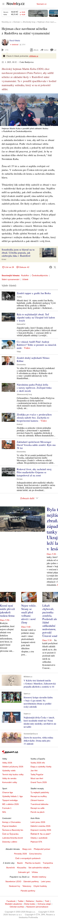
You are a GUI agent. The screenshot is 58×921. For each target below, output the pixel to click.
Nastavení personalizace (37, 907)
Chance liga (7, 792)
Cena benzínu (35, 854)
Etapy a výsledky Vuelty (41, 766)
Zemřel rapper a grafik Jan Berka (34, 293)
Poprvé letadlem (9, 826)
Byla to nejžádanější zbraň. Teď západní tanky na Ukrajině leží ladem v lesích (36, 317)
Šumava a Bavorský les (12, 830)
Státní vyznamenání (10, 279)
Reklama (30, 901)
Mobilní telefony (39, 877)
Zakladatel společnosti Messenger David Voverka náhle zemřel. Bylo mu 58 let (36, 445)
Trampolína (48, 863)
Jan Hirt (34, 770)
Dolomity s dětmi (9, 842)
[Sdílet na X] (54, 267)
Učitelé (25, 279)
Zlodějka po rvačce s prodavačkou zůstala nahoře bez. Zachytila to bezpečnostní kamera (34, 417)
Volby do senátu (9, 778)
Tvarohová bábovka (39, 804)
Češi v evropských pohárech (28, 858)
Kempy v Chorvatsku (11, 822)
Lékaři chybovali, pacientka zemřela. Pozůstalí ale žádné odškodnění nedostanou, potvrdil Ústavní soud (49, 621)
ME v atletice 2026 (10, 804)
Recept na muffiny (39, 796)
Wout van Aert (37, 778)
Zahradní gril (23, 872)
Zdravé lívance (37, 800)
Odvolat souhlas (17, 907)
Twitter (21, 901)
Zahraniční (21, 324)
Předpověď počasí (42, 849)
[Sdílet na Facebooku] (50, 267)
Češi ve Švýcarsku (10, 834)
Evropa (20, 479)
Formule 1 (6, 808)
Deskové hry (14, 886)
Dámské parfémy (31, 881)
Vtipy (19, 352)
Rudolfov (25, 275)
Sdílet (46, 50)
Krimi (4, 259)
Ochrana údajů (44, 904)
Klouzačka (21, 867)
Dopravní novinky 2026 (41, 830)
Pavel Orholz (15, 40)
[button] (29, 109)
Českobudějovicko (40, 275)
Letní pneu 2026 (38, 822)
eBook (35, 50)
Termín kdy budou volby (13, 774)
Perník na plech (37, 812)
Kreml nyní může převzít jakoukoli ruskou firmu (7, 611)
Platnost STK (36, 842)
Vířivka (35, 872)
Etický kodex (29, 904)
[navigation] (3, 4)
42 (55, 50)
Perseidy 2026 (20, 854)
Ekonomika (21, 365)
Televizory (26, 886)
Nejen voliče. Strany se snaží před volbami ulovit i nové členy (28, 614)
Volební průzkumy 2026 (12, 766)
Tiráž (47, 901)
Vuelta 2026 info (38, 763)
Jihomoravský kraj (24, 394)
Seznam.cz (41, 4)
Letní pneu (46, 881)
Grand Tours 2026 (39, 782)
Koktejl (19, 424)
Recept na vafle (37, 808)
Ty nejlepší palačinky (40, 792)
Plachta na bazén (33, 863)
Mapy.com (27, 849)
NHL (4, 812)
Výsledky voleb (8, 770)
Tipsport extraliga (10, 800)
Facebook (11, 901)
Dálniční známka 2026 (40, 826)
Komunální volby (9, 782)
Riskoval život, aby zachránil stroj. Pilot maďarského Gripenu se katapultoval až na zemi (34, 472)
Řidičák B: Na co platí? (41, 834)
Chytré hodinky (40, 886)
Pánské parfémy (28, 891)
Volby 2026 (7, 763)
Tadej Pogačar (37, 774)
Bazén (20, 863)
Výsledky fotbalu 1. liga (12, 796)
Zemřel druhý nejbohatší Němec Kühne (33, 359)
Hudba (19, 297)
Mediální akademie (13, 904)
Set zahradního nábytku (39, 867)
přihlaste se (33, 56)
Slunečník (10, 867)
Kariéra (39, 901)
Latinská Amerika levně (12, 838)
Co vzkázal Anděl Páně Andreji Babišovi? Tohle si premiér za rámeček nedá (36, 344)
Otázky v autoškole (39, 838)
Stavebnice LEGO (13, 881)
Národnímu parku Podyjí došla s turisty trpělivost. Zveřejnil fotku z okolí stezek (34, 387)
